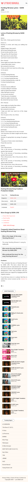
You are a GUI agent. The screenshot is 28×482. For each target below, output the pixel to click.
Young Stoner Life (7, 467)
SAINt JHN (13, 198)
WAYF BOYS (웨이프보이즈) (10, 449)
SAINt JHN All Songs (9, 225)
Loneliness (6, 222)
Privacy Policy (6, 477)
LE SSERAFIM (6, 424)
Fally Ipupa (5, 443)
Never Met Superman (9, 216)
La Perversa (5, 433)
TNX (3, 455)
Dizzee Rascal (6, 464)
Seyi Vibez (5, 452)
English (12, 207)
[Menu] (26, 3)
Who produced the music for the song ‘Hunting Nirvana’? (12, 255)
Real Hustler (6, 218)
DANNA (4, 436)
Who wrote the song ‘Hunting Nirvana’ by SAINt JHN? (11, 249)
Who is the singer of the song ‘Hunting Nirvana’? (11, 237)
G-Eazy (4, 430)
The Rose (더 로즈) (7, 427)
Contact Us (24, 279)
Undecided (6, 220)
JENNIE (4, 458)
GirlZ (3, 461)
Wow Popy (5, 439)
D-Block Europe (6, 446)
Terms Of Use (15, 477)
